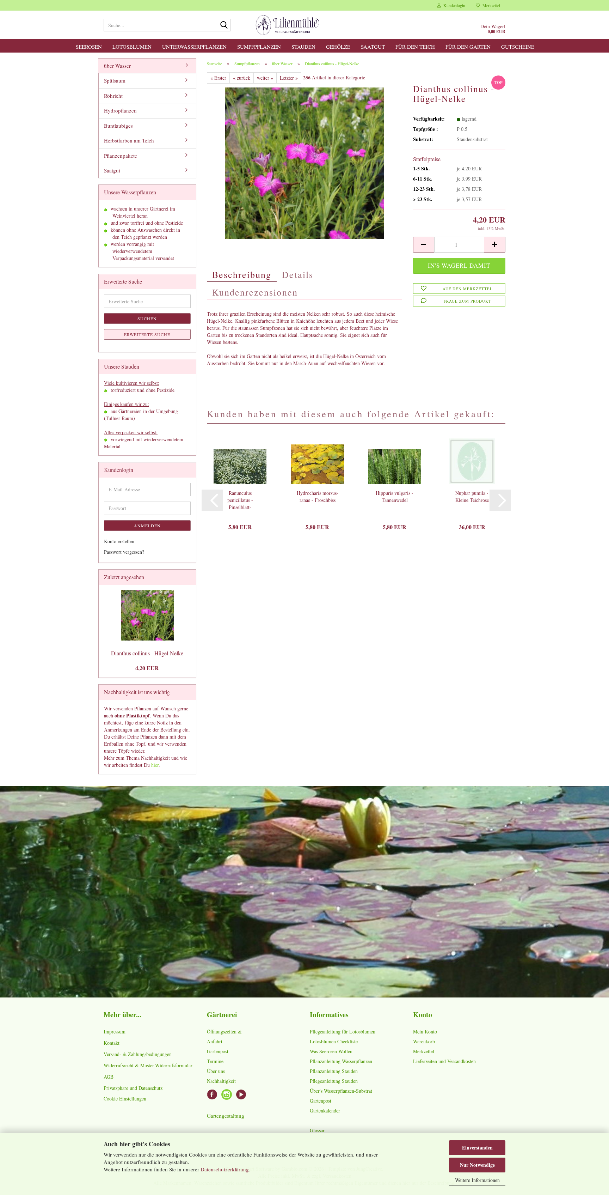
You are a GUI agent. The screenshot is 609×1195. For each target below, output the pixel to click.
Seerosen (89, 46)
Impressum (114, 1031)
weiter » (265, 77)
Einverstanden (477, 1147)
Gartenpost (217, 1051)
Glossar (317, 1130)
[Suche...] (223, 25)
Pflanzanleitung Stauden (334, 1071)
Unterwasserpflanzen (194, 46)
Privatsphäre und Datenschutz (133, 1088)
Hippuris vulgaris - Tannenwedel (394, 496)
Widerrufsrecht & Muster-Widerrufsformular (148, 1065)
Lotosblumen (132, 46)
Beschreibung (242, 274)
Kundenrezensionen (255, 292)
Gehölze (338, 46)
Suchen (147, 318)
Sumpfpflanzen (259, 46)
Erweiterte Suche (147, 334)
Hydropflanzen (120, 110)
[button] (423, 245)
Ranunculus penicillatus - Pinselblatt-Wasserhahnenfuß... (240, 500)
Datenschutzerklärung (225, 1169)
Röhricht (113, 95)
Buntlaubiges (118, 125)
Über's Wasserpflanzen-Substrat (341, 1090)
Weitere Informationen (477, 1180)
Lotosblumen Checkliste (334, 1041)
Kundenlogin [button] (453, 5)
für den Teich (415, 46)
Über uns (216, 1071)
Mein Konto (425, 1031)
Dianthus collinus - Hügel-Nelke (147, 653)
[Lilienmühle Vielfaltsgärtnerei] (287, 25)
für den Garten (468, 46)
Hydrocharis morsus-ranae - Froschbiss (317, 496)
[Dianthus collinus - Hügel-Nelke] (304, 162)
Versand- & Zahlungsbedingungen (138, 1054)
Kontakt (111, 1042)
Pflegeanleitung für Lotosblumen (342, 1031)
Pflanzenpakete (120, 155)
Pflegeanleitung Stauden (334, 1081)
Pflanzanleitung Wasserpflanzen (341, 1061)
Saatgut (373, 46)
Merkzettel (490, 5)
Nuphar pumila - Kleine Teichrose (472, 496)
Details (297, 274)
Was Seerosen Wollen (331, 1051)
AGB (108, 1076)
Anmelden (147, 525)
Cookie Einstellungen (125, 1098)
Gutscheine (517, 46)
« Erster (218, 77)
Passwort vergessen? (124, 551)
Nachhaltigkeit (221, 1081)
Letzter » (289, 77)
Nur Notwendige (477, 1165)
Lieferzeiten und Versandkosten (444, 1061)
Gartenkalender (325, 1110)
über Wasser (117, 65)
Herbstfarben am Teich (129, 140)
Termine (215, 1061)
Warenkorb (424, 1041)
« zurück (241, 77)
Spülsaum (114, 80)
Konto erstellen (119, 541)
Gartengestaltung (225, 1115)
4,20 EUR (147, 668)
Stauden (303, 46)
